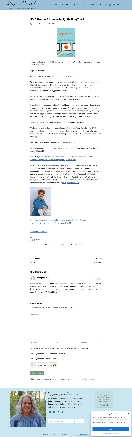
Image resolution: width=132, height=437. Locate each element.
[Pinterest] (114, 4)
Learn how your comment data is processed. (78, 379)
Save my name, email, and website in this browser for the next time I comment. (61, 348)
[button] (128, 414)
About (46, 4)
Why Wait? (98, 260)
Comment (35, 314)
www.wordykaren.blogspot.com (42, 223)
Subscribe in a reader (38, 231)
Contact (99, 4)
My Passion (35, 260)
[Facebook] (105, 4)
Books (57, 4)
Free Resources (76, 4)
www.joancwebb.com (70, 182)
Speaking (64, 4)
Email (58, 343)
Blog (51, 4)
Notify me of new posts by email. (45, 358)
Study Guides (89, 4)
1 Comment (59, 24)
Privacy (80, 435)
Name (34, 343)
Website (84, 343)
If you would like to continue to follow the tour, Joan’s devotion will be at (58, 220)
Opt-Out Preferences (106, 433)
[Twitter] (118, 4)
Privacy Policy (115, 433)
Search (79, 421)
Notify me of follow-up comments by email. (49, 353)
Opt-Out (87, 435)
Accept (111, 429)
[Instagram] (110, 4)
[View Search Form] (122, 4)
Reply (98, 278)
